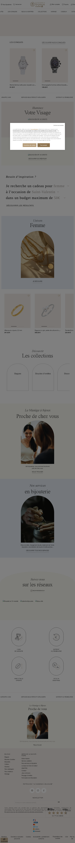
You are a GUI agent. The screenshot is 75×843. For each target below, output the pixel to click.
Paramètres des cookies (29, 145)
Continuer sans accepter (59, 125)
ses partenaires (34, 129)
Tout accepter (43, 145)
